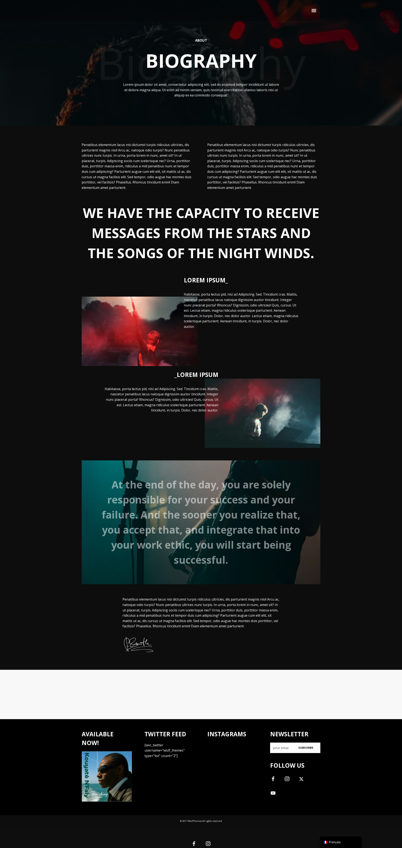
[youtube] (273, 795)
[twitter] (303, 780)
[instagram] (289, 780)
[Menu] (314, 10)
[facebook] (275, 780)
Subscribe (305, 747)
